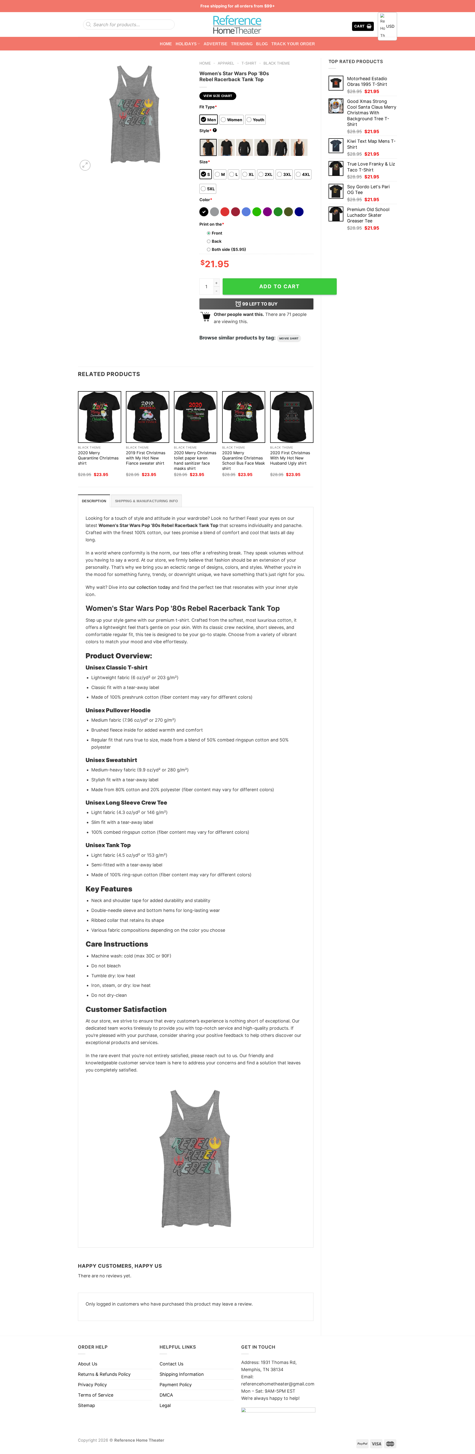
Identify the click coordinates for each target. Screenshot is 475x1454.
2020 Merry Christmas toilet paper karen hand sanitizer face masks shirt (195, 460)
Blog (262, 44)
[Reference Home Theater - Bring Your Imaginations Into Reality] (237, 24)
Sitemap (86, 1405)
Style (207, 130)
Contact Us (171, 1363)
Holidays (186, 44)
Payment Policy (176, 1384)
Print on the (211, 224)
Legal (165, 1405)
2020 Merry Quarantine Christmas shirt (98, 458)
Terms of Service (95, 1395)
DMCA (166, 1395)
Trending (242, 44)
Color (205, 199)
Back (216, 241)
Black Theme (276, 63)
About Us (87, 1363)
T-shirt (249, 63)
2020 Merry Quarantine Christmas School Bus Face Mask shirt (243, 460)
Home (166, 44)
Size (204, 161)
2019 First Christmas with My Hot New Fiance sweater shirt (145, 458)
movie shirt (289, 338)
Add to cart (279, 286)
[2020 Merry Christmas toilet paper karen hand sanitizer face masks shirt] (195, 417)
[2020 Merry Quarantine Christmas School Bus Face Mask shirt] (244, 417)
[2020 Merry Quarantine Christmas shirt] (99, 417)
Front (217, 233)
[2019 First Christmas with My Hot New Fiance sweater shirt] (147, 417)
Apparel (226, 63)
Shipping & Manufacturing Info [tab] (146, 501)
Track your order (293, 44)
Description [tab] (94, 501)
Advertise (216, 44)
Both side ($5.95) (229, 249)
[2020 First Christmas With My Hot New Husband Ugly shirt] (292, 417)
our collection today (149, 587)
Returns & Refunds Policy (104, 1374)
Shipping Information (182, 1374)
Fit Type (208, 106)
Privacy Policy (92, 1384)
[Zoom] (85, 165)
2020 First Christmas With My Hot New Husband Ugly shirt (290, 458)
